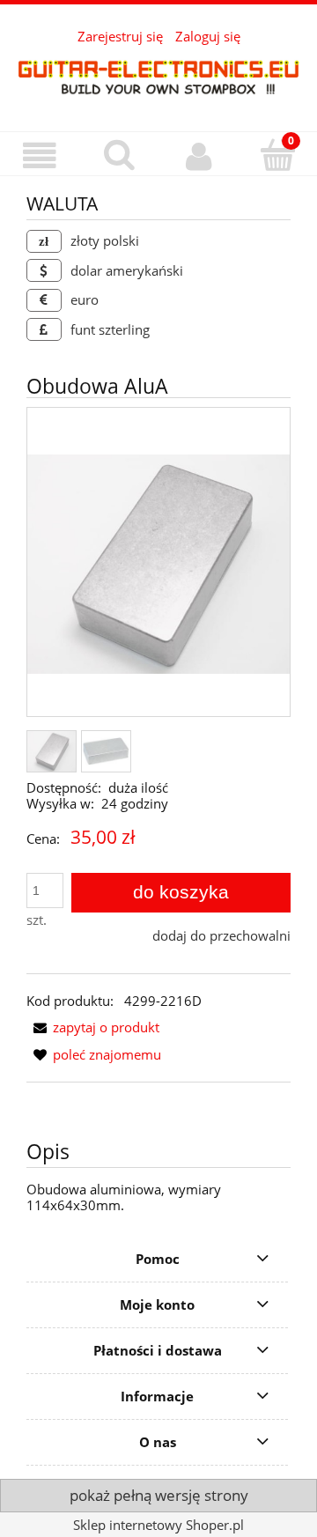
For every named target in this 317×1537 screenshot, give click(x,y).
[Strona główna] (158, 76)
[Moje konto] (198, 156)
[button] (39, 156)
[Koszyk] (277, 154)
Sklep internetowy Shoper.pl (158, 1524)
